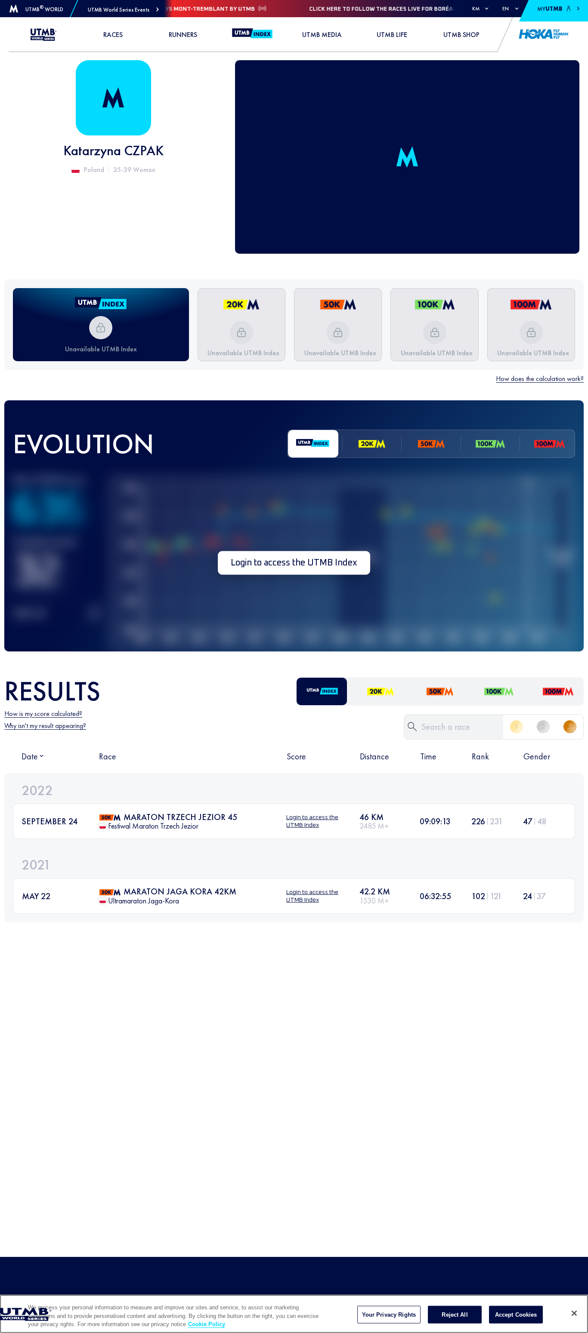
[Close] (574, 1313)
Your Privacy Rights (389, 1314)
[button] (123, 9)
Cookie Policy (206, 1324)
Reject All (454, 1314)
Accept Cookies (516, 1314)
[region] (294, 1314)
